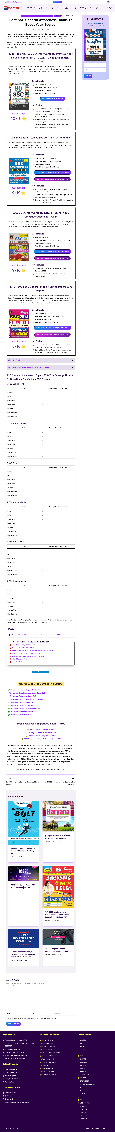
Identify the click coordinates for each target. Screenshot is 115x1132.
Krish (36, 29)
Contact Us (104, 1128)
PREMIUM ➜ (57, 2)
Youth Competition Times (51, 1053)
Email (33, 1014)
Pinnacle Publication (49, 1056)
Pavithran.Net (48, 16)
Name (9, 1014)
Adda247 (45, 1065)
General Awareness (36, 16)
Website (57, 1014)
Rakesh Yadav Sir (48, 1072)
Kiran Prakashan (47, 1043)
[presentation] (23, 823)
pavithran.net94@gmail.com (13, 2)
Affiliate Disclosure (92, 1128)
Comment (10, 986)
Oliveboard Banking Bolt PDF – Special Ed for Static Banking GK (23, 851)
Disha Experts (47, 1050)
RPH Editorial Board (49, 1062)
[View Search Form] (108, 2)
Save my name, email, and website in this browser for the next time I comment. (32, 1018)
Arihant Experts (47, 1040)
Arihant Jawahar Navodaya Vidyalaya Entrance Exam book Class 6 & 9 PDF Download (23, 954)
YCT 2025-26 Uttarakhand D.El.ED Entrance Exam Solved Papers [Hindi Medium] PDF (57, 914)
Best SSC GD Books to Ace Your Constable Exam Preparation (59, 782)
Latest (29, 8)
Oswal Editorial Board (49, 1047)
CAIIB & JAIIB (84, 1119)
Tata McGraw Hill (48, 1059)
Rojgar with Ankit (48, 1069)
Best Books (24, 16)
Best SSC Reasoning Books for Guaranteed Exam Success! (22, 782)
